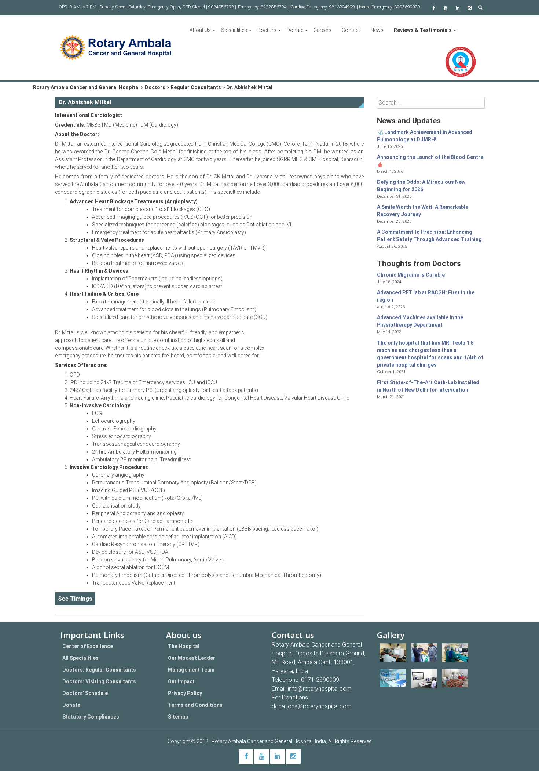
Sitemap (178, 717)
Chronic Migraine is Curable (411, 275)
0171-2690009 (320, 679)
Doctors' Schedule (85, 693)
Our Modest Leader (191, 658)
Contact (351, 30)
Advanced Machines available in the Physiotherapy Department (420, 321)
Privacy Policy (185, 693)
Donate (295, 30)
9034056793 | (222, 7)
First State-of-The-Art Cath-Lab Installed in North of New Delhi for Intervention (428, 386)
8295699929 (407, 7)
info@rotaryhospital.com (319, 688)
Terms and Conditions (195, 705)
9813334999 (342, 7)
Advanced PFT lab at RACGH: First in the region (425, 296)
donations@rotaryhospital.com (311, 706)
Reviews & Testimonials (423, 30)
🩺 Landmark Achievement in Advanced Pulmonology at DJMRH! (424, 135)
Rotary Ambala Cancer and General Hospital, (263, 741)
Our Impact (181, 681)
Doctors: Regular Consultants (99, 670)
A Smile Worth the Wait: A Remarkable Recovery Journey (422, 210)
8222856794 (274, 7)
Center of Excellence (87, 646)
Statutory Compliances (90, 717)
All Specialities (80, 658)
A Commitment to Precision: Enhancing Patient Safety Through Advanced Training (429, 235)
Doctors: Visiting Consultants (99, 681)
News (377, 30)
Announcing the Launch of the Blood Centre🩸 (430, 160)
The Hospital (183, 646)
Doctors (266, 30)
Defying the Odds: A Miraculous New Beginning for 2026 (421, 185)
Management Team (191, 670)
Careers (322, 30)
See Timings (75, 598)
